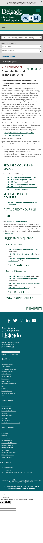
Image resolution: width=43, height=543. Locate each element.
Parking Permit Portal (7, 448)
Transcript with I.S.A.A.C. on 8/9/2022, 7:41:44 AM (18, 472)
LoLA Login (4, 435)
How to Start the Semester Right (11, 423)
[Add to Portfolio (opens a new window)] (31, 68)
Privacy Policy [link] (21, 4)
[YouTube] (34, 320)
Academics (7, 470)
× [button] (41, 1)
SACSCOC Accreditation (8, 393)
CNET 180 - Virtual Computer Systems (20, 184)
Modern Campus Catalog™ (25, 489)
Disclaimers (5, 379)
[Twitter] (15, 320)
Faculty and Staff (7, 416)
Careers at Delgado (7, 371)
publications (10, 486)
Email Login (5, 433)
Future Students (6, 406)
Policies (4, 388)
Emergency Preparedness (9, 384)
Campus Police (6, 367)
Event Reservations (7, 445)
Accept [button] (33, 3)
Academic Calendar (7, 364)
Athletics (4, 413)
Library (3, 386)
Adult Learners (6, 420)
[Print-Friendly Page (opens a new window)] (35, 68)
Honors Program (8, 467)
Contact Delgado (6, 376)
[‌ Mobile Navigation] (38, 10)
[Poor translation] (7, 502)
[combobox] (21, 37)
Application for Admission (9, 443)
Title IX (3, 396)
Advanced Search (8, 57)
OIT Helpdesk (5, 450)
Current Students (7, 408)
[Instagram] (21, 320)
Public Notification (7, 391)
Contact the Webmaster (9, 452)
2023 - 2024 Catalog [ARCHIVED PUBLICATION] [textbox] (18, 38)
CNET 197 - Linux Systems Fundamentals (21, 187)
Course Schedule (7, 440)
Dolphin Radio (6, 381)
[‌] (13, 14)
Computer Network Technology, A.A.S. (19, 133)
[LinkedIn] (28, 320)
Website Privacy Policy (8, 455)
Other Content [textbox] (7, 46)
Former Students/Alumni (9, 411)
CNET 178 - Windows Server (16, 182)
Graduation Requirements (16, 221)
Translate (15, 354)
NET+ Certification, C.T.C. (14, 135)
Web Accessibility (7, 457)
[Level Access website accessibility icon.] (31, 18)
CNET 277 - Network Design (16, 189)
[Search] (40, 51)
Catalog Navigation (10, 62)
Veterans (4, 418)
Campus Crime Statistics (9, 369)
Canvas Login (6, 438)
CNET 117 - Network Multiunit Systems (20, 177)
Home (3, 27)
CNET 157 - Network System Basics (19, 180)
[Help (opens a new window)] (39, 68)
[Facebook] (9, 320)
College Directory (6, 374)
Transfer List (8, 233)
